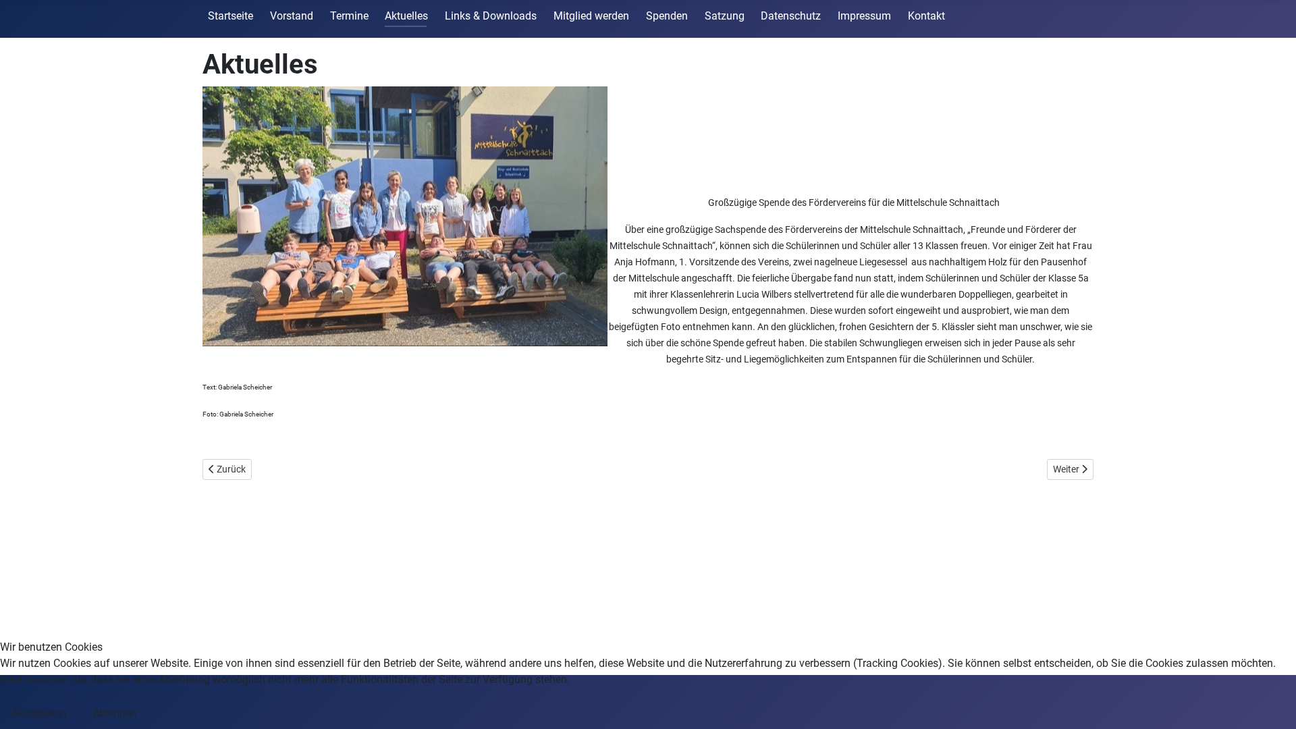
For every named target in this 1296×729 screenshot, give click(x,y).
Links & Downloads (491, 15)
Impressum (864, 15)
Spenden (667, 15)
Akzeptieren (39, 713)
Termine (349, 15)
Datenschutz (791, 15)
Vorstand (291, 15)
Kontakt (926, 15)
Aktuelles (406, 15)
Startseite (230, 15)
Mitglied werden (591, 15)
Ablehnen (114, 713)
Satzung (725, 15)
